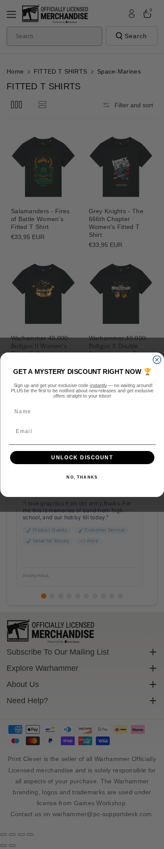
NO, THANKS (82, 477)
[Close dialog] (157, 359)
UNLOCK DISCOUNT (82, 457)
